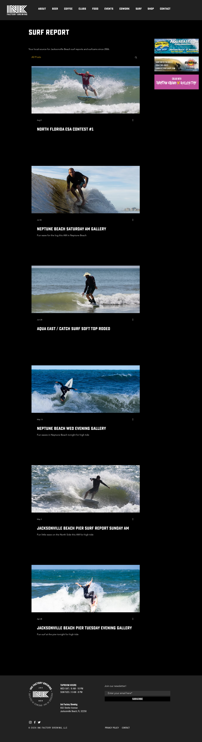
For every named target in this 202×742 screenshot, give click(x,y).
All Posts (36, 57)
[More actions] (134, 120)
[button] (82, 8)
